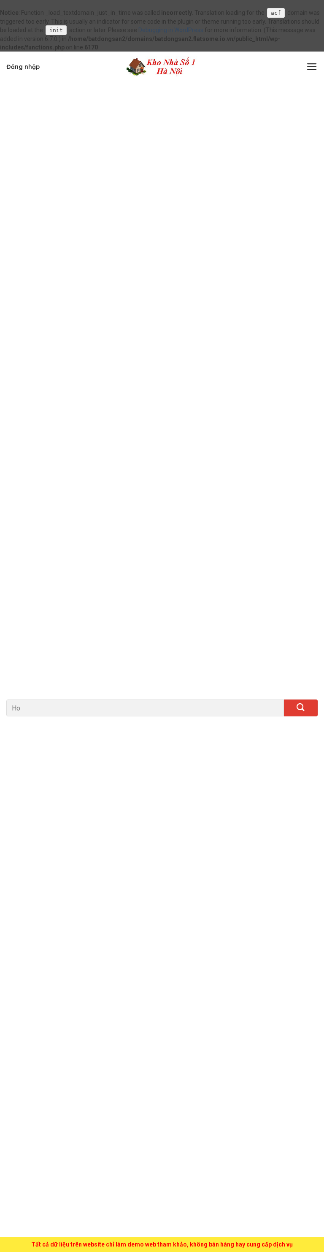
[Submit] (301, 707)
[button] (312, 67)
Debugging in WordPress (170, 30)
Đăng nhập (23, 67)
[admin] (162, 67)
